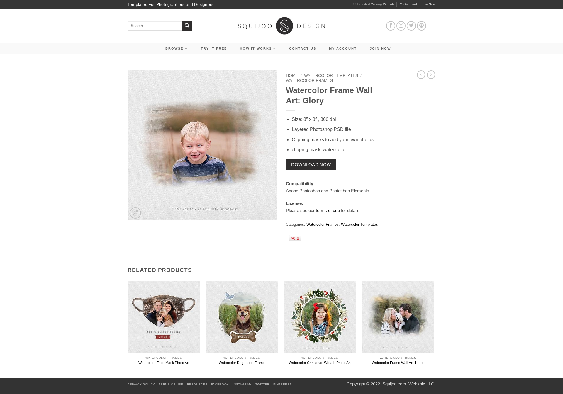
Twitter (262, 384)
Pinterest (282, 384)
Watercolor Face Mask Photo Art (163, 363)
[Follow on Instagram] (401, 26)
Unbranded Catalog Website (374, 4)
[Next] (433, 328)
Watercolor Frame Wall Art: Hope (398, 363)
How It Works (256, 48)
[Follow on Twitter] (411, 26)
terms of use (328, 210)
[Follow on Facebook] (391, 26)
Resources (197, 384)
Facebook (220, 384)
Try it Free (214, 48)
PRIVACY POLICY (141, 384)
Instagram (242, 384)
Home (292, 75)
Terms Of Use (171, 384)
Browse (174, 48)
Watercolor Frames (309, 80)
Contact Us (302, 48)
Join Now (428, 4)
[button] (135, 213)
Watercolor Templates (331, 75)
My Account (408, 4)
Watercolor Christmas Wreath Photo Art (320, 363)
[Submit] (187, 26)
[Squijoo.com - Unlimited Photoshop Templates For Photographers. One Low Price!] (282, 25)
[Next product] (421, 74)
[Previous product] (431, 74)
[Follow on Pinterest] (421, 26)
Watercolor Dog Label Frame (242, 363)
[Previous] (127, 328)
